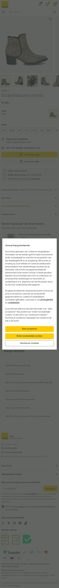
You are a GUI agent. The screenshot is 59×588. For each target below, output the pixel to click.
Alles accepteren (29, 329)
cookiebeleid (13, 303)
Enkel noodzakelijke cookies (29, 336)
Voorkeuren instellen (29, 343)
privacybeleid (47, 300)
